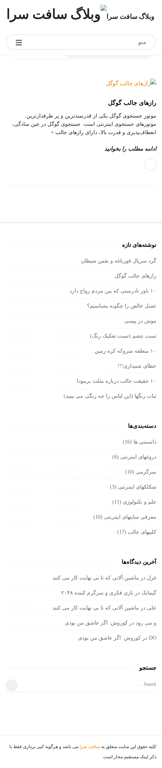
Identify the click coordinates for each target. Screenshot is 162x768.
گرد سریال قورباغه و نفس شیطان (118, 261)
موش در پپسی (140, 321)
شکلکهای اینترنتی (137, 487)
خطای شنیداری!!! (137, 366)
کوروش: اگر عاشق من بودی (96, 623)
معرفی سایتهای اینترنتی (130, 517)
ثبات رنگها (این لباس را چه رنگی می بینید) (110, 396)
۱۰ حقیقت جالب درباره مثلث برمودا (116, 381)
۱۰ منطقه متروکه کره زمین (125, 351)
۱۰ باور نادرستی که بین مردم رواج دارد (113, 291)
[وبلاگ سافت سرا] (56, 14)
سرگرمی (146, 472)
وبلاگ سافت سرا (130, 16)
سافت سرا (89, 746)
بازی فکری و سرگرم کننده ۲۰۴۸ (97, 593)
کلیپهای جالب (142, 532)
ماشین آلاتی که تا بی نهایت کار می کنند (95, 578)
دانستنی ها (144, 442)
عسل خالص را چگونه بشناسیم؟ (121, 306)
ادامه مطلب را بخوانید (130, 149)
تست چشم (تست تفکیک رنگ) (123, 336)
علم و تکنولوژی (139, 502)
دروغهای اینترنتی (138, 457)
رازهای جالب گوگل (132, 103)
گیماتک (148, 593)
